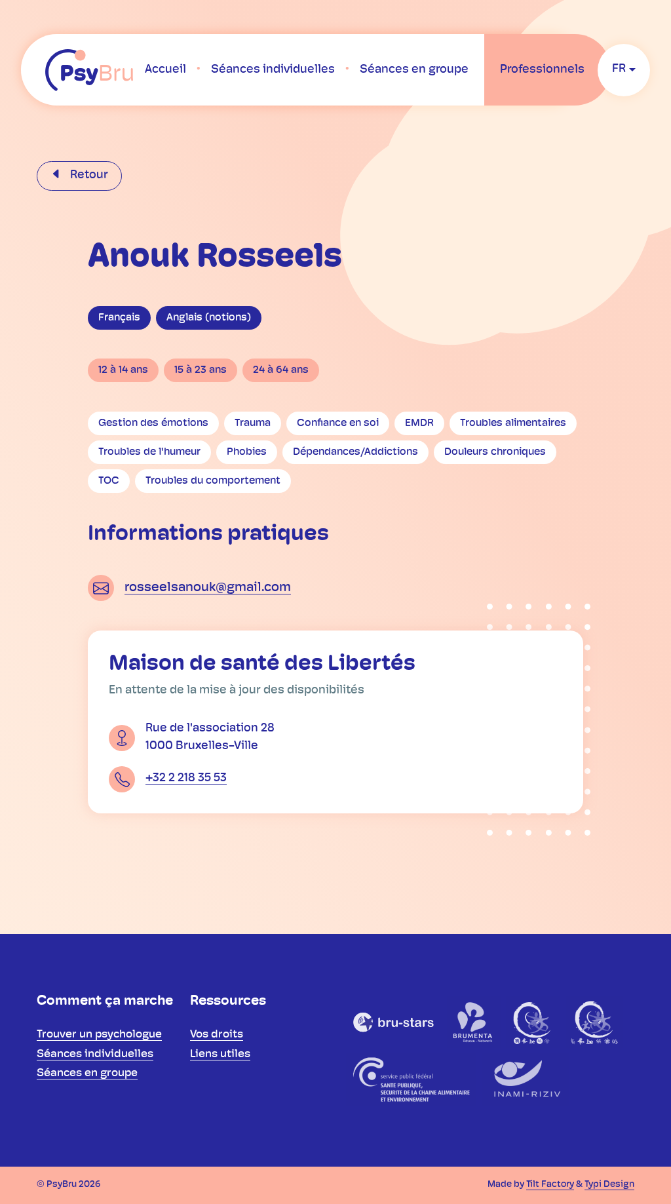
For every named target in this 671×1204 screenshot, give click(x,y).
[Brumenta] (473, 1022)
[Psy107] (533, 1022)
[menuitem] (165, 70)
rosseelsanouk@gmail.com (208, 587)
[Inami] (525, 1079)
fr (619, 69)
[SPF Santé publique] (411, 1079)
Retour (87, 176)
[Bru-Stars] (393, 1022)
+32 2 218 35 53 (186, 779)
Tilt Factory (550, 1185)
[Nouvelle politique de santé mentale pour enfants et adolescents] (594, 1022)
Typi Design (609, 1185)
